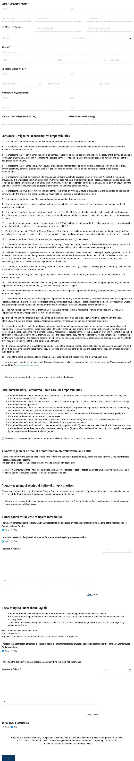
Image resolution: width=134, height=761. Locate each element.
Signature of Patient (15, 548)
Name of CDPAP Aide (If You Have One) (19, 116)
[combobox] (101, 38)
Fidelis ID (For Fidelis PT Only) (82, 116)
